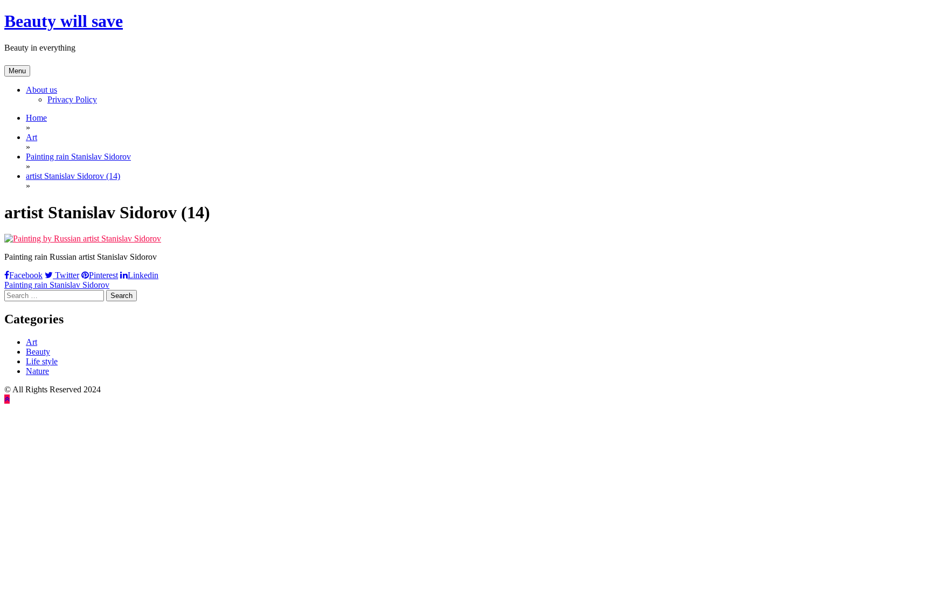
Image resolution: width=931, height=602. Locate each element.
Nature (37, 371)
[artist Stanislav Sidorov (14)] (82, 238)
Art (31, 342)
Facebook (26, 275)
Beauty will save (63, 21)
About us (41, 89)
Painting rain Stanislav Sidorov (56, 284)
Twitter (66, 275)
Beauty (38, 351)
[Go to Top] (7, 399)
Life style (42, 361)
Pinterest (103, 275)
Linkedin (143, 275)
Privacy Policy (72, 99)
